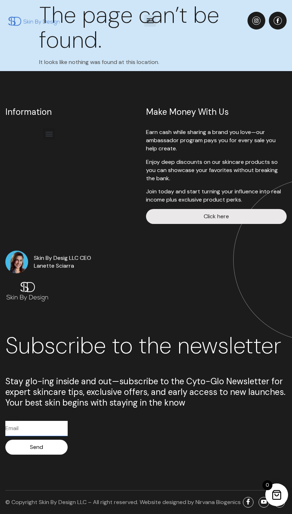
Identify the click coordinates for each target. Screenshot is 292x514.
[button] (150, 21)
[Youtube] (264, 502)
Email (12, 417)
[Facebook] (248, 502)
